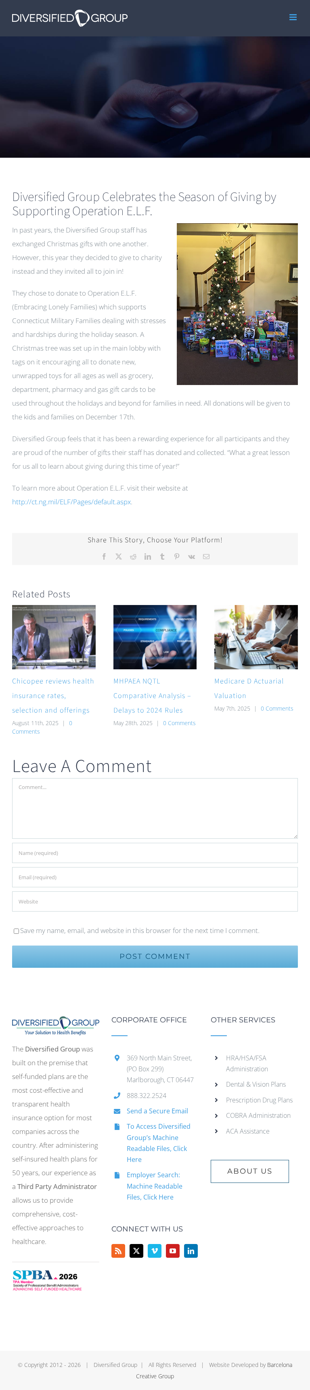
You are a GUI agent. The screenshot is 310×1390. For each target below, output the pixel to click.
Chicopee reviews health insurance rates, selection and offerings (53, 695)
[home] (55, 1023)
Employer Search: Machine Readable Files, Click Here (154, 1185)
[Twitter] (136, 1251)
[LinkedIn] (191, 1251)
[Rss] (118, 1251)
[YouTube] (173, 1251)
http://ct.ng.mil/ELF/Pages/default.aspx (71, 501)
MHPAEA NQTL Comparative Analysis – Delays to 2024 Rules (152, 695)
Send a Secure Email (157, 1110)
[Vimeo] (154, 1251)
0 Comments (179, 723)
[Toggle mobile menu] (293, 17)
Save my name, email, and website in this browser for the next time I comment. (140, 930)
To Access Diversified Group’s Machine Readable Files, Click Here (159, 1143)
